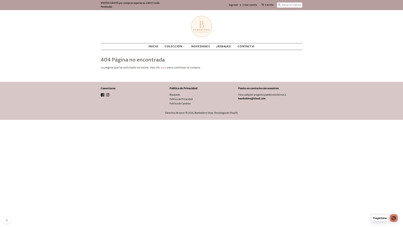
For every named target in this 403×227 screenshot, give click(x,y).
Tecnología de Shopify (226, 113)
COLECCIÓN (174, 46)
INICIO (154, 46)
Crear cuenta (250, 4)
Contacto (246, 46)
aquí (163, 68)
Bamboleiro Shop (204, 113)
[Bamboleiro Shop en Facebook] (102, 95)
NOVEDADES (200, 46)
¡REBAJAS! (223, 46)
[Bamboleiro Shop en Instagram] (107, 95)
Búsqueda (175, 94)
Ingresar (233, 4)
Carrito (269, 4)
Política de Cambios (180, 103)
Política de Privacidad (181, 99)
